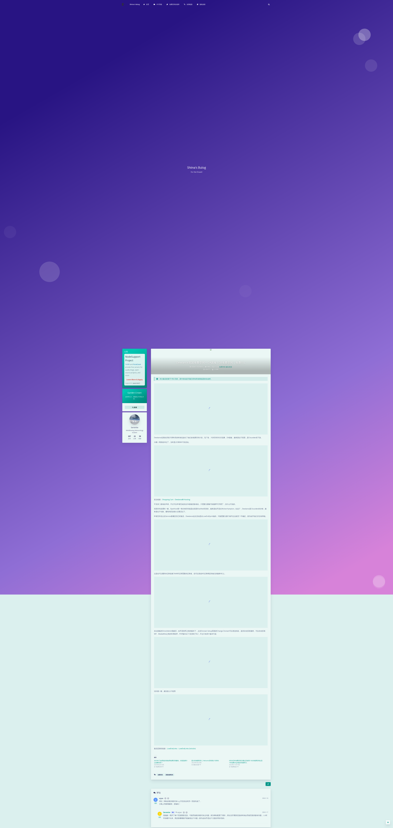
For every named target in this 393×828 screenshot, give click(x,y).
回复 (265, 806)
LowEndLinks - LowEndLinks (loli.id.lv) (181, 748)
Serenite (166, 812)
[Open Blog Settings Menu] (388, 822)
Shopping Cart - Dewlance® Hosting (176, 499)
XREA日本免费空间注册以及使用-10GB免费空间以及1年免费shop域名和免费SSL (246, 762)
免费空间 (222, 367)
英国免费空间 (169, 775)
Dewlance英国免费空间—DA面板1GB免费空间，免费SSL (211, 362)
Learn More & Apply (134, 379)
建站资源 (229, 367)
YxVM (127, 364)
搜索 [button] (135, 407)
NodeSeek (137, 364)
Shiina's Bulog (135, 4)
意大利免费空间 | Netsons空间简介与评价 (205, 761)
